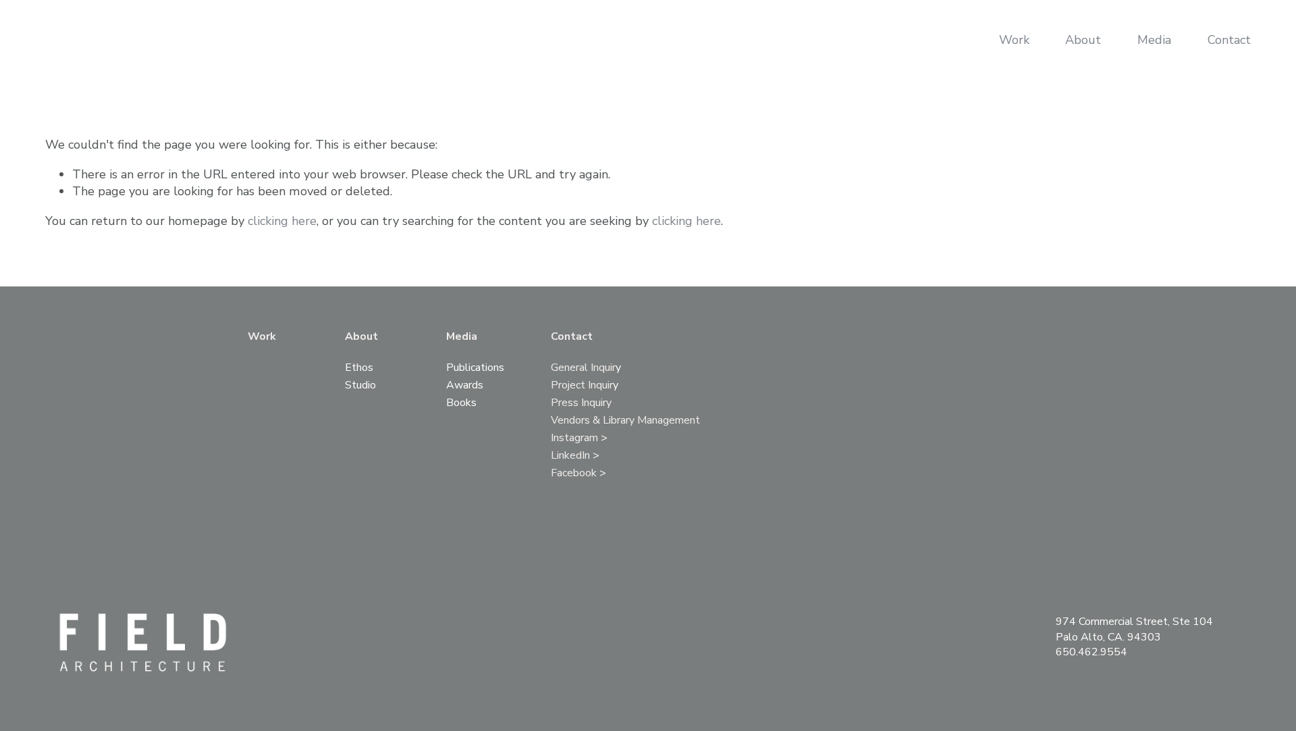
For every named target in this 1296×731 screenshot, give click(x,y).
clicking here (282, 221)
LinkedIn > (575, 456)
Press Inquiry (581, 403)
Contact (1229, 40)
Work (1014, 40)
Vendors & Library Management (625, 421)
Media (1154, 40)
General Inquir (583, 368)
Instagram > (579, 438)
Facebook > (578, 474)
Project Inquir (582, 386)
